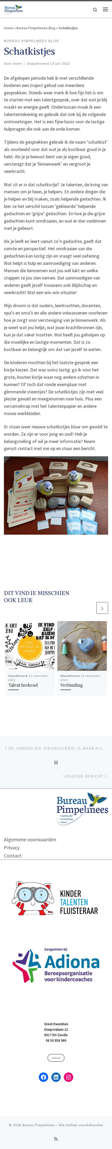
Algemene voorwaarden (30, 839)
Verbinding (71, 685)
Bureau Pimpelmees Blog (35, 28)
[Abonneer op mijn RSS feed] (56, 1139)
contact (56, 1058)
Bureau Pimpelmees (38, 1125)
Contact (13, 855)
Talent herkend (23, 685)
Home (8, 28)
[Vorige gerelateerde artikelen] (90, 608)
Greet (17, 64)
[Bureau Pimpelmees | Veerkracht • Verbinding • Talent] (13, 8)
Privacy (12, 847)
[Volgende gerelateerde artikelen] (102, 608)
